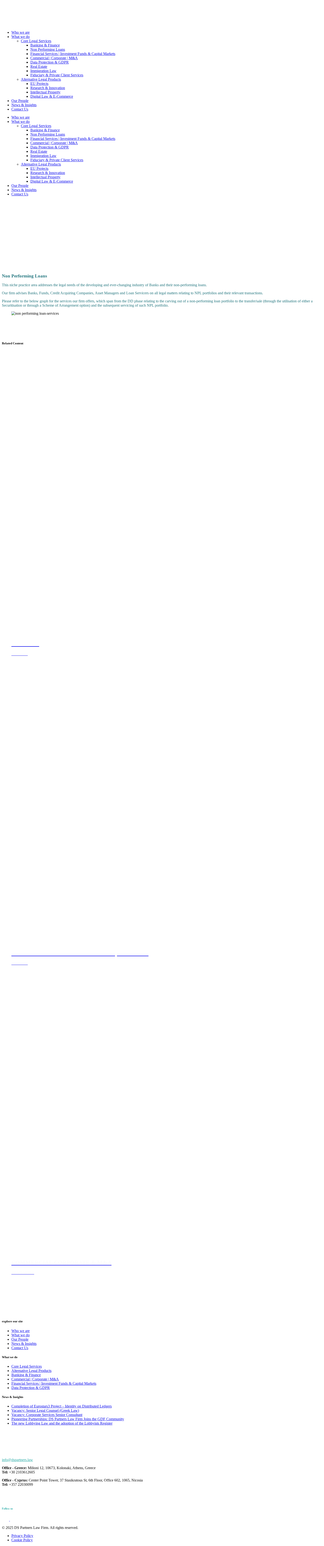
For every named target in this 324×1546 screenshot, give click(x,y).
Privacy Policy (22, 1536)
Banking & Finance (45, 45)
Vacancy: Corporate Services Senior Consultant (46, 1415)
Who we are (20, 32)
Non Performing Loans (47, 49)
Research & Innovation (47, 88)
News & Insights (24, 105)
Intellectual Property (45, 92)
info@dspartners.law (17, 1460)
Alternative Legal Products (41, 79)
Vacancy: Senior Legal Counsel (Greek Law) (45, 1410)
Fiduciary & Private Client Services (56, 75)
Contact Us (19, 109)
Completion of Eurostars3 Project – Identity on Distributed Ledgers (61, 1406)
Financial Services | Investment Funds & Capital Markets (72, 54)
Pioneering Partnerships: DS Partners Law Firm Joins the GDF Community (67, 1419)
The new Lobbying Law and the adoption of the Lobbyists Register (61, 1423)
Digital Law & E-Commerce (51, 96)
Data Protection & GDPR (49, 62)
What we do (20, 37)
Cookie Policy (22, 1540)
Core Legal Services (36, 41)
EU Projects (39, 84)
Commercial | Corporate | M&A (54, 58)
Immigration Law (43, 71)
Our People (19, 101)
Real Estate (38, 67)
